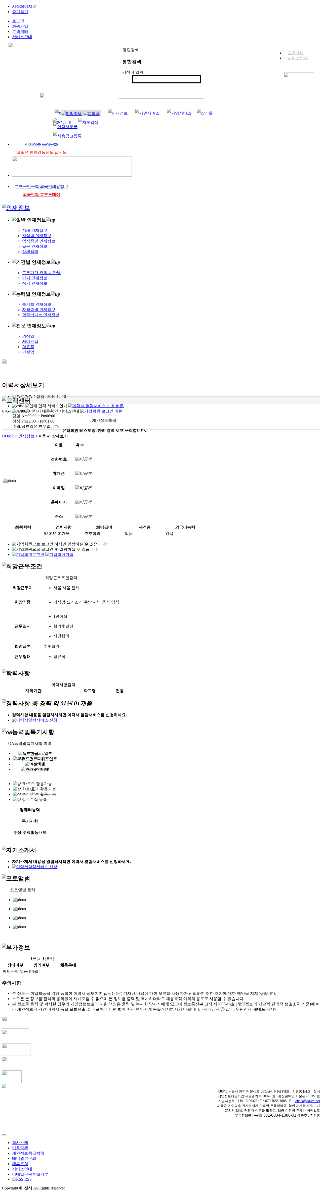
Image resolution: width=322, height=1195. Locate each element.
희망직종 (23, 602)
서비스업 (30, 341)
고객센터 (296, 53)
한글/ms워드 (41, 753)
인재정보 (26, 436)
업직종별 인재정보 (38, 241)
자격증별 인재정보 (38, 309)
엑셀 (41, 764)
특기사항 (30, 821)
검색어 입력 (132, 72)
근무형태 (23, 656)
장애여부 (15, 965)
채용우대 (68, 965)
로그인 (18, 21)
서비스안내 (298, 58)
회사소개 (20, 1142)
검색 (139, 87)
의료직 (28, 347)
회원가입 (20, 26)
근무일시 (23, 626)
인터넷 (43, 769)
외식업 (28, 336)
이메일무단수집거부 (30, 1174)
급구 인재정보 (34, 246)
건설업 (28, 352)
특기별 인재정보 (36, 304)
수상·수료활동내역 (30, 832)
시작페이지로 (24, 6)
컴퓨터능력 (30, 810)
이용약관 (20, 1148)
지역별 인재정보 (36, 236)
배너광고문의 (24, 1158)
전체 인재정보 (34, 230)
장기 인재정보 (34, 283)
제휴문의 (20, 1164)
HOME (8, 436)
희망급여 (23, 646)
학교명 (90, 691)
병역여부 (41, 965)
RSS (27, 1179)
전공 (120, 691)
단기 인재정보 (34, 278)
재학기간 (33, 691)
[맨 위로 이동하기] (4, 1135)
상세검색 (30, 251)
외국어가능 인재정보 (40, 315)
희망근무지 (23, 588)
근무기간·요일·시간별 (41, 273)
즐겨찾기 (20, 12)
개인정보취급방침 (28, 1153)
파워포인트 (47, 759)
